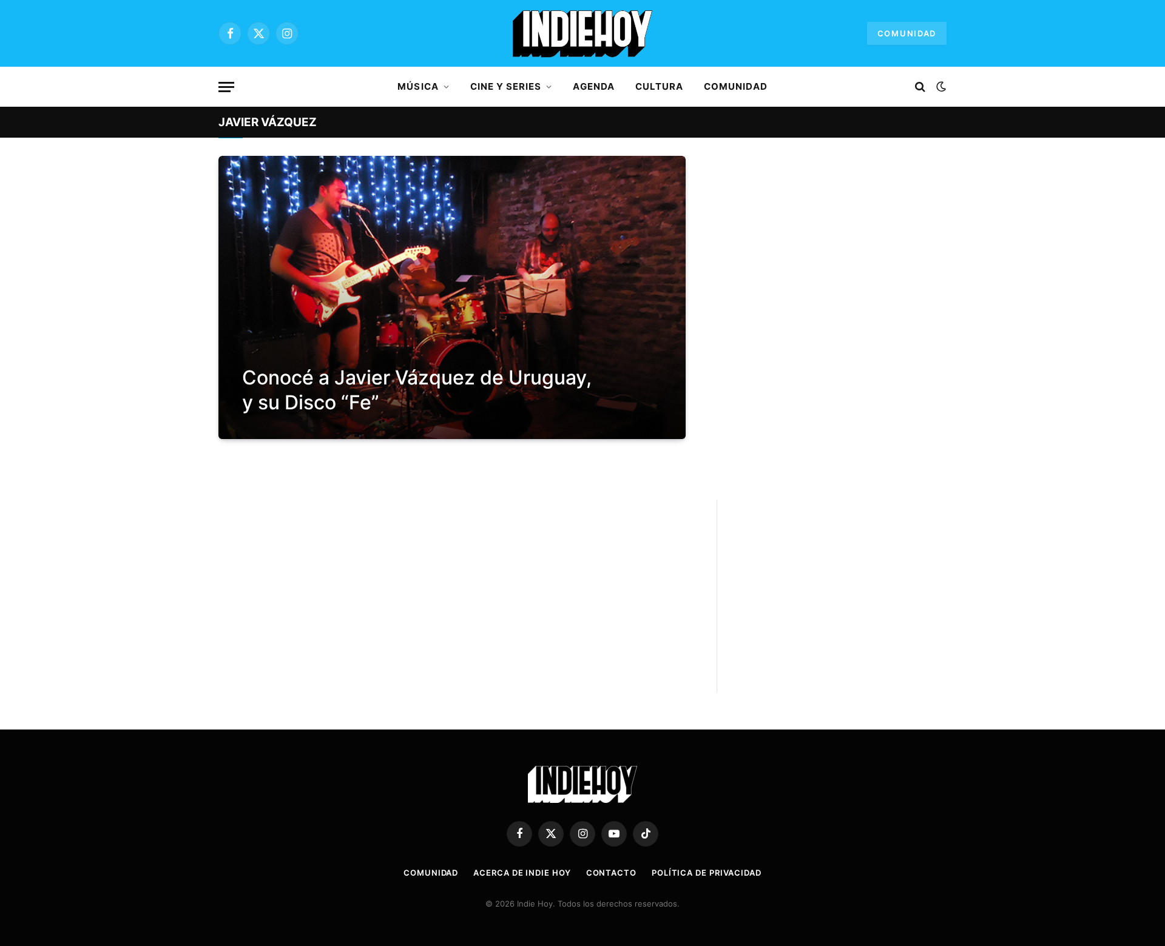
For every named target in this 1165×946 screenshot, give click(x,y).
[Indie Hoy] (582, 33)
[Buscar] (920, 87)
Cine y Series (506, 86)
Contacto (611, 872)
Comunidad (906, 33)
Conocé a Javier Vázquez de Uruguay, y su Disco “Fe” (417, 390)
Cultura (659, 86)
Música (417, 86)
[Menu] (226, 87)
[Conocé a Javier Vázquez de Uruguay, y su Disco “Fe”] (452, 297)
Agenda (593, 86)
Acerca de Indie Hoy (521, 872)
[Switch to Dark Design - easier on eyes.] (940, 86)
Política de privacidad (706, 872)
